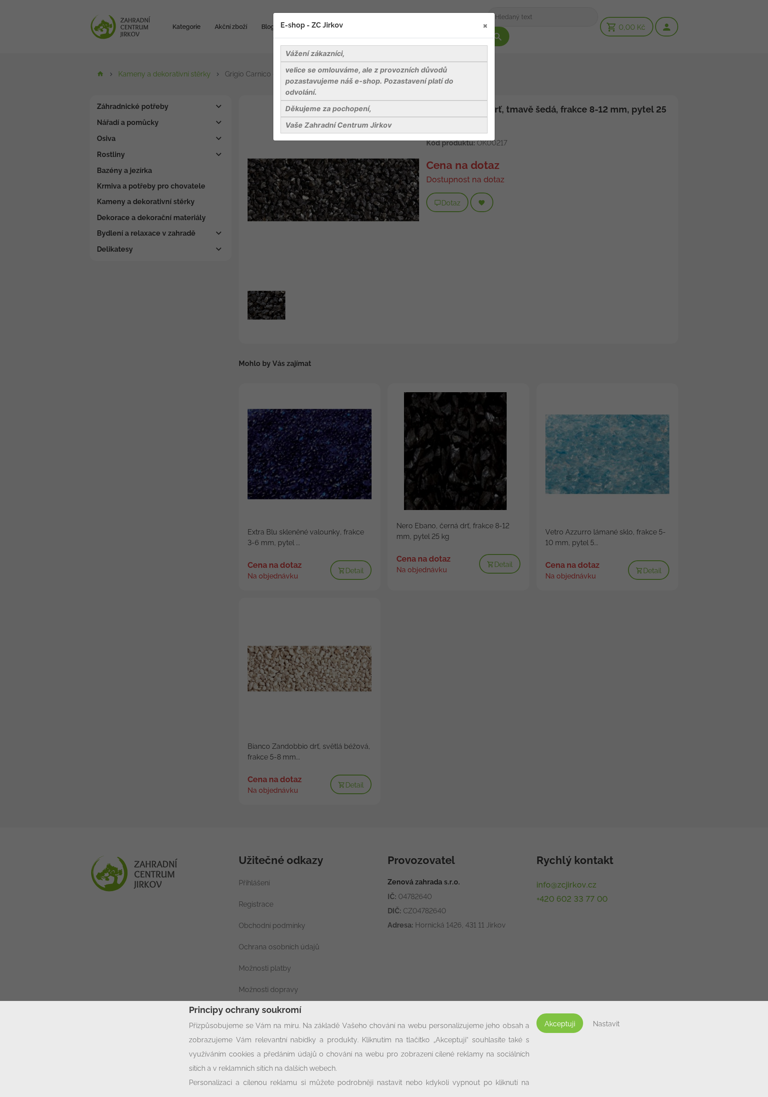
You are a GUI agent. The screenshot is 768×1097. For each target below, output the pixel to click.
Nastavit (606, 1024)
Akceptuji (559, 1024)
